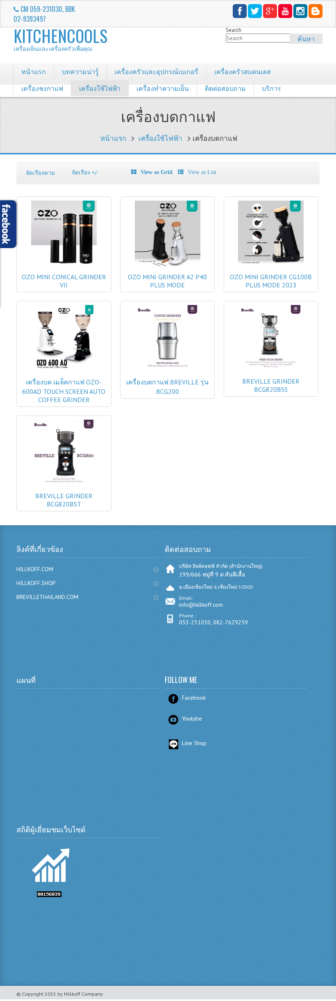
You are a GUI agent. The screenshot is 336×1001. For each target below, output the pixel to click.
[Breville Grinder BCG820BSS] (271, 368)
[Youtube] (285, 11)
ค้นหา (306, 38)
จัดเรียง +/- (85, 172)
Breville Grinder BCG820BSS (271, 385)
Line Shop (194, 743)
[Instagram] (300, 11)
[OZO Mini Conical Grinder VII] (64, 264)
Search (233, 30)
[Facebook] (240, 11)
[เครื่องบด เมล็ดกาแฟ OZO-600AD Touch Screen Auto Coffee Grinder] (64, 368)
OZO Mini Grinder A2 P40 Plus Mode (167, 281)
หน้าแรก (113, 138)
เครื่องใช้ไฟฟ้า (160, 138)
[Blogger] (315, 11)
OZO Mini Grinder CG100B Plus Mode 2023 (271, 281)
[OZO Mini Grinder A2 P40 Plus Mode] (167, 264)
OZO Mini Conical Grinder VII (64, 281)
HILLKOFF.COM (34, 569)
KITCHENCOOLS (58, 39)
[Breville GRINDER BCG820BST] (64, 483)
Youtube (192, 718)
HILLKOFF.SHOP (36, 583)
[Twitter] (255, 11)
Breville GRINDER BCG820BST (64, 500)
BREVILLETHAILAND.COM (47, 597)
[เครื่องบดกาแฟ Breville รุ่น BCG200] (167, 368)
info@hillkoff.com (201, 604)
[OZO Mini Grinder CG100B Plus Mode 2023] (271, 264)
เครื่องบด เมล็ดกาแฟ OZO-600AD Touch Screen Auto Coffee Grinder (63, 391)
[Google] (270, 11)
